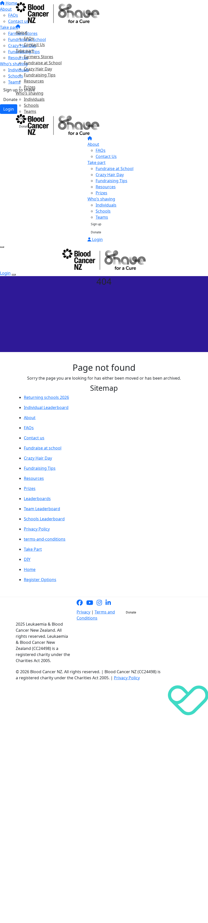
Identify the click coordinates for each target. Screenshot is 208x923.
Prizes (30, 87)
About (21, 32)
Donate (24, 126)
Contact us (34, 438)
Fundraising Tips (40, 75)
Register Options (40, 579)
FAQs (29, 38)
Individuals (34, 99)
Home (30, 569)
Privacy (83, 612)
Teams (30, 111)
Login (97, 239)
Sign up (96, 224)
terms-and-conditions (44, 539)
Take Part (33, 549)
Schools (31, 105)
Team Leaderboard (42, 508)
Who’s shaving (29, 93)
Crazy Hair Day (38, 69)
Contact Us (34, 44)
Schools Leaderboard (44, 519)
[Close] (14, 274)
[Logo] (57, 12)
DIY (27, 559)
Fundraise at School (43, 63)
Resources (34, 81)
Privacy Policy (37, 529)
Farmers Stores (38, 56)
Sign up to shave (30, 118)
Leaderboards (37, 498)
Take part (25, 50)
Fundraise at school (42, 448)
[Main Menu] (2, 247)
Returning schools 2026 (46, 397)
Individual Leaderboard (46, 407)
